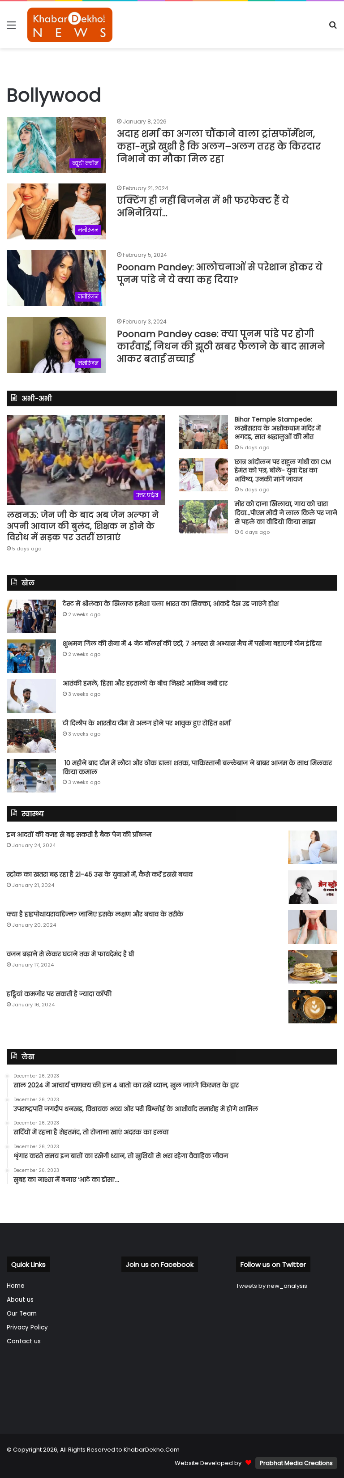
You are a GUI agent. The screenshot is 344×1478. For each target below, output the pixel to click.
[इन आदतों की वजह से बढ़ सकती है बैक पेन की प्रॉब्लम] (312, 847)
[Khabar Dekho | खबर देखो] (69, 25)
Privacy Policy (27, 1327)
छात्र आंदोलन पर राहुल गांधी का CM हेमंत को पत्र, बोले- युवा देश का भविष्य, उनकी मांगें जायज (283, 470)
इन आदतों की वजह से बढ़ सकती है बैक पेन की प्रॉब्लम (79, 834)
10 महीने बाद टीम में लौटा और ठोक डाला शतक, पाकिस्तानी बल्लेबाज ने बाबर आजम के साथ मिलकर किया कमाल (197, 767)
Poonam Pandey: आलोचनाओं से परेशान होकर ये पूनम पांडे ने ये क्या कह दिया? (219, 273)
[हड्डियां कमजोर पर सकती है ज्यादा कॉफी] (312, 1006)
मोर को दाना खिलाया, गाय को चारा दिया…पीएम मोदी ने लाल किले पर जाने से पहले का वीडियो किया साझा (286, 512)
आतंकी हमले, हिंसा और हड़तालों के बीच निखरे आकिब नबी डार (145, 683)
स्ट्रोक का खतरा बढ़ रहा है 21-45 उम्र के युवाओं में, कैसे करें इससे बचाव (100, 874)
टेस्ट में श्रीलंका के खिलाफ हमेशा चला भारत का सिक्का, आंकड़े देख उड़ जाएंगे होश (171, 603)
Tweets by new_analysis (271, 1286)
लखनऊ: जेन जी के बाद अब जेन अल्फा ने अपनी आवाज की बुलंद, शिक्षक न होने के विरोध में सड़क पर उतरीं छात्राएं (83, 526)
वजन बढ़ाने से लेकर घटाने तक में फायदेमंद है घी (70, 954)
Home (16, 1286)
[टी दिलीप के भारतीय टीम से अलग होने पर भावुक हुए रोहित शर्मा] (31, 736)
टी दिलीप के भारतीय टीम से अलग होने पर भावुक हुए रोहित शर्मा (146, 723)
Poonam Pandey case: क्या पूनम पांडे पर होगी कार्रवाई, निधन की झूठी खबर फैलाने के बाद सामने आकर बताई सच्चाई (221, 346)
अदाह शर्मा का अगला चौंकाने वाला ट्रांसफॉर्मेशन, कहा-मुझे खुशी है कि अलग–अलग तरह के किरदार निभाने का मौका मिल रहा (219, 146)
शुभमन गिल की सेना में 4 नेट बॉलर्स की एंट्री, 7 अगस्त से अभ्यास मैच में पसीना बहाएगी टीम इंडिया (192, 643)
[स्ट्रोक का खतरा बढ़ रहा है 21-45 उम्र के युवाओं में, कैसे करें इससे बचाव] (312, 887)
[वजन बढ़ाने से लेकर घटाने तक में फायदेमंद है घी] (312, 967)
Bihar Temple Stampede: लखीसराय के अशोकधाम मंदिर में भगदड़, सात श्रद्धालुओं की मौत (278, 428)
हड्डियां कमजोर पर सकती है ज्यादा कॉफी (59, 993)
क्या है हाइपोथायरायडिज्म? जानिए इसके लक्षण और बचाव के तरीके (95, 914)
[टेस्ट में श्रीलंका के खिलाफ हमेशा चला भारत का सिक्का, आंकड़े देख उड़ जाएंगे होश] (31, 616)
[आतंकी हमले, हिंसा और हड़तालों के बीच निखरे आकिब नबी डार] (31, 696)
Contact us (24, 1341)
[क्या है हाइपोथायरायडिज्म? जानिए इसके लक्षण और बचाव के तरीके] (312, 927)
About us (20, 1299)
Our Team (22, 1313)
